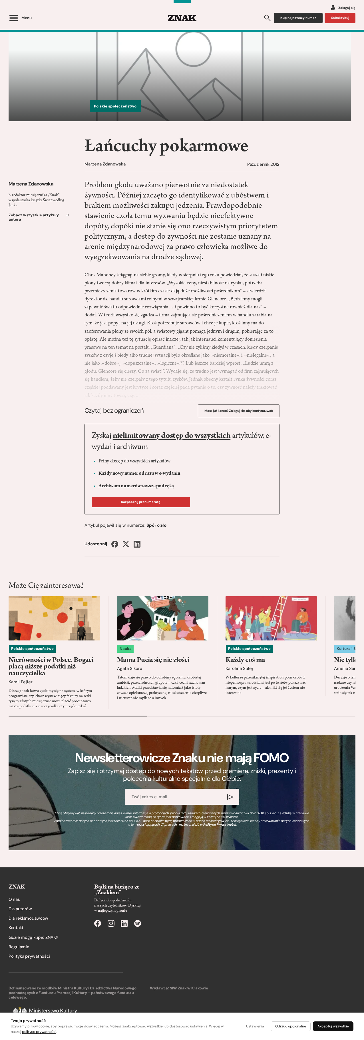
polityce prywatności (39, 1031)
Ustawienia (255, 1026)
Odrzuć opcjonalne (290, 1026)
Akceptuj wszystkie (333, 1026)
